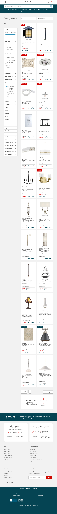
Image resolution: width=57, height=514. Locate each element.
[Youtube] (11, 482)
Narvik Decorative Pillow (27, 73)
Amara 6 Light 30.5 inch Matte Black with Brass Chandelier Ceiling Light (28, 189)
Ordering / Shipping (34, 453)
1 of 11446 (24, 391)
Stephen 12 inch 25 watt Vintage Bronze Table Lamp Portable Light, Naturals (27, 315)
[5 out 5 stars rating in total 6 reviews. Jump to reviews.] (31, 259)
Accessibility (40, 495)
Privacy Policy (17, 493)
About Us (6, 473)
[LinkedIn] (12, 482)
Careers (6, 475)
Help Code (32, 461)
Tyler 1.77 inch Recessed (27, 103)
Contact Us (32, 449)
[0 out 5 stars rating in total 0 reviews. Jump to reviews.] (48, 50)
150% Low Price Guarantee (36, 459)
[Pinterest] (4, 482)
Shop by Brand (7, 451)
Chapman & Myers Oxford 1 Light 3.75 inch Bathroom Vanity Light (44, 251)
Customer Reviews (8, 477)
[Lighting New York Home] (28, 2)
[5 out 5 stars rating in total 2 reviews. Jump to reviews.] (31, 227)
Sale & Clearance (8, 457)
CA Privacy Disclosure (40, 493)
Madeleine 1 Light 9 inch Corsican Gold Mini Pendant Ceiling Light (27, 282)
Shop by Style (7, 453)
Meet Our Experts (8, 471)
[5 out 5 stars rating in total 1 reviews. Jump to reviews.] (25, 50)
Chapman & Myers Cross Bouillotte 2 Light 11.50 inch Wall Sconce (44, 220)
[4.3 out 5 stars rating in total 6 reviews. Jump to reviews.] (31, 322)
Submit (49, 477)
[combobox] (28, 6)
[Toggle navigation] (5, 2)
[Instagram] (9, 482)
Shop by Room (7, 449)
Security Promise (16, 495)
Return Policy (33, 455)
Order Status (33, 457)
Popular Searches (8, 455)
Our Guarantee (33, 451)
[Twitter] (7, 482)
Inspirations (6, 459)
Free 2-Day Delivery (26, 320)
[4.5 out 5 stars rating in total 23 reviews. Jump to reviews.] (48, 227)
